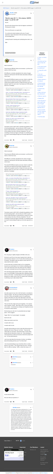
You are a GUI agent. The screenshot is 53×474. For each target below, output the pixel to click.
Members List (33, 449)
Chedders (12, 249)
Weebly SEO (41, 98)
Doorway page (41, 116)
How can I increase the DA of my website (41, 76)
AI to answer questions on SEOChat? (43, 458)
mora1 (23, 440)
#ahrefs (7, 52)
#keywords (12, 52)
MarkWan (12, 12)
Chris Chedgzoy (44, 472)
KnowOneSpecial (13, 287)
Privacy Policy (23, 454)
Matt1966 (12, 59)
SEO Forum (6, 8)
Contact (21, 449)
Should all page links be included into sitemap (41, 85)
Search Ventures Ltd (36, 472)
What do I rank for (42, 96)
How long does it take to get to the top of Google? (41, 102)
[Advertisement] (18, 238)
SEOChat (13, 472)
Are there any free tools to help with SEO (41, 63)
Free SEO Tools (23, 452)
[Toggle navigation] (2, 2)
